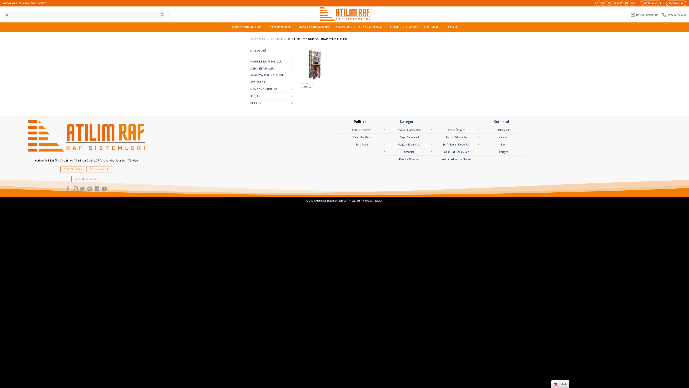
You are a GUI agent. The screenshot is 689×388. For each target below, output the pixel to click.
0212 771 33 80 (73, 169)
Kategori (407, 121)
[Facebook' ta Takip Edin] (598, 3)
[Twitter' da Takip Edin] (609, 3)
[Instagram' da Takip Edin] (603, 3)
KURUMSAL (431, 27)
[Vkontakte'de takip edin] (632, 3)
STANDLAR (343, 27)
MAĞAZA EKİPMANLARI (314, 27)
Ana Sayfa (258, 39)
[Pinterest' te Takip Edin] (615, 3)
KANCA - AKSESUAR (263, 89)
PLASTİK (411, 27)
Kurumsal (501, 121)
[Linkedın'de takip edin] (621, 3)
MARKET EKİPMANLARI (246, 27)
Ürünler (276, 39)
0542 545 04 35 (99, 169)
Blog (503, 144)
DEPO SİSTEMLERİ (280, 27)
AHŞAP (394, 27)
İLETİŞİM (451, 27)
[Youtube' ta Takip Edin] (626, 3)
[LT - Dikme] (315, 64)
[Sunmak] (162, 15)
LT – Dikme (305, 87)
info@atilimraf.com (86, 178)
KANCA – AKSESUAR (370, 27)
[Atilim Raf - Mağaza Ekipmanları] (344, 14)
